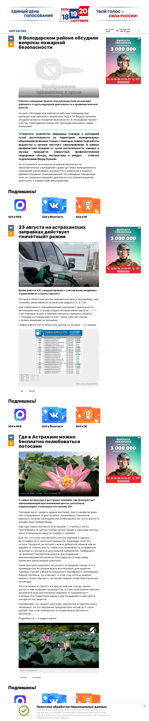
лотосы (24, 677)
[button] (96, 351)
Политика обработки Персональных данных (72, 707)
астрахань (36, 677)
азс (22, 391)
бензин (32, 391)
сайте (92, 310)
